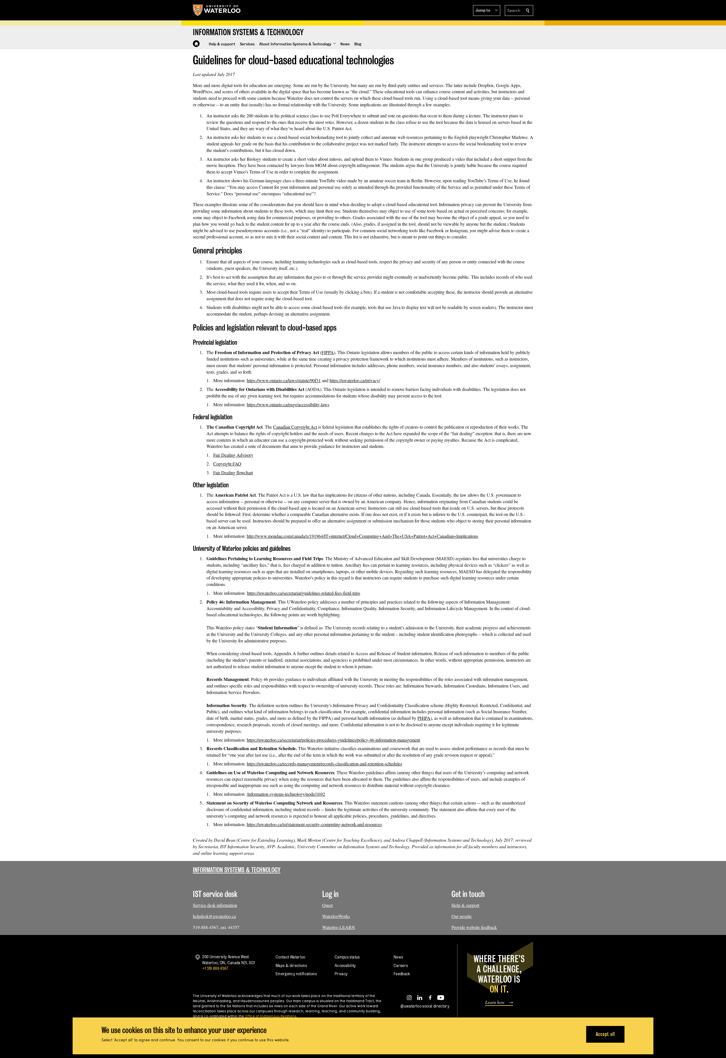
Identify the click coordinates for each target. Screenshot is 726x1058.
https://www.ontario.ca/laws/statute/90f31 (284, 380)
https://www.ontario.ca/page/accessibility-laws (288, 404)
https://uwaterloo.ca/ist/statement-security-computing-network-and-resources (314, 824)
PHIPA (423, 718)
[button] (486, 10)
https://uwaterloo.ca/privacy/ (355, 380)
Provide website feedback (474, 927)
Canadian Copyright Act (295, 427)
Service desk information (215, 905)
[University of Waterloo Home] (217, 10)
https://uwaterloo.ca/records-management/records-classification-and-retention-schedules (324, 764)
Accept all (605, 1034)
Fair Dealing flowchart (233, 472)
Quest (327, 905)
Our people (461, 916)
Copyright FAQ (227, 464)
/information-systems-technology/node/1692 (286, 794)
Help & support (465, 905)
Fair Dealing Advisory (233, 455)
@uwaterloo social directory (424, 1006)
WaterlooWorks (336, 916)
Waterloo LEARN (338, 927)
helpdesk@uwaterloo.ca (214, 916)
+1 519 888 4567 (215, 968)
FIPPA (328, 352)
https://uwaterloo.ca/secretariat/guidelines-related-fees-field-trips (303, 593)
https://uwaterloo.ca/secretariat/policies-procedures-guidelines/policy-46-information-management (333, 740)
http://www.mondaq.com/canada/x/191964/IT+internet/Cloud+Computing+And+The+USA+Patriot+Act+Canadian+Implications (362, 536)
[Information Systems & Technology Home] (196, 43)
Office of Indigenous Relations (270, 1016)
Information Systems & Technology (236, 870)
